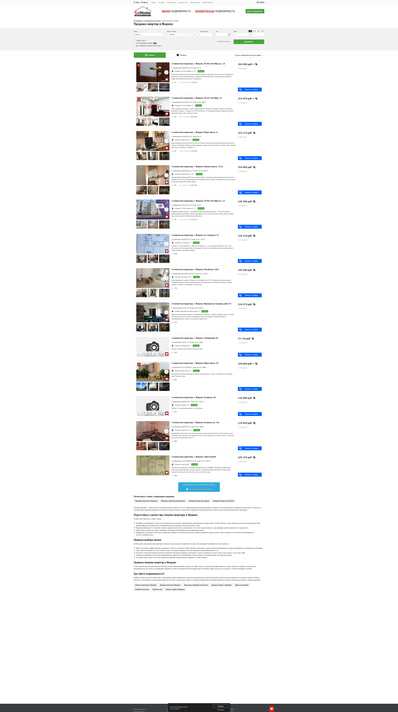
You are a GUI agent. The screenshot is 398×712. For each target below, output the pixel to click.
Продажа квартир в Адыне (199, 501)
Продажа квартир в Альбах (223, 501)
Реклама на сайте (207, 2)
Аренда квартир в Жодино (170, 585)
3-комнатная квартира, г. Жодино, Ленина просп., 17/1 (197, 166)
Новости (153, 2)
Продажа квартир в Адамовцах (173, 501)
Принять (221, 706)
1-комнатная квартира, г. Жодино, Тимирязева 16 (195, 338)
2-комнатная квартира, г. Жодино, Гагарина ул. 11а (195, 422)
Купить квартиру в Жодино (145, 585)
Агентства (161, 2)
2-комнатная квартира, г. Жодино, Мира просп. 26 (195, 363)
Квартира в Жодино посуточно (196, 585)
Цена (235, 31)
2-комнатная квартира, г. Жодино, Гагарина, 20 (194, 397)
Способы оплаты (195, 2)
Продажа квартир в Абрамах (146, 501)
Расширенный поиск (223, 41)
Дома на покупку (241, 585)
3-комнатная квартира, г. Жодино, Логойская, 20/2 (195, 269)
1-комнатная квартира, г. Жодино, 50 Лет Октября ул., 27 (198, 201)
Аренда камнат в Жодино (222, 585)
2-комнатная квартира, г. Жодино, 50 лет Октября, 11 (197, 98)
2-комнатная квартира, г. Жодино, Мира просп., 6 (195, 132)
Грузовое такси (183, 2)
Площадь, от (204, 31)
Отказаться (220, 710)
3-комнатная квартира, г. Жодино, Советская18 (194, 456)
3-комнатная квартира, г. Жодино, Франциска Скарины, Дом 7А (201, 303)
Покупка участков (142, 589)
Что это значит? (174, 709)
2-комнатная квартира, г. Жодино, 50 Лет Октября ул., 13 (198, 63)
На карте (201, 71)
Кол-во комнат (171, 31)
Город (136, 31)
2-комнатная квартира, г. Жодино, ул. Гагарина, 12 (195, 235)
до (217, 31)
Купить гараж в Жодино (175, 589)
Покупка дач (157, 589)
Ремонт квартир (171, 2)
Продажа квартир (139, 709)
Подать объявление (255, 11)
